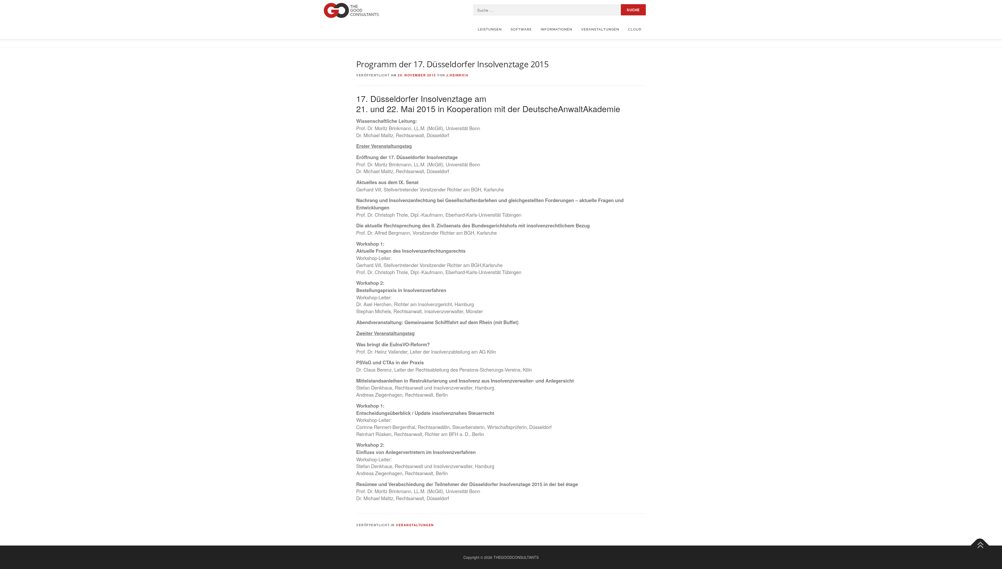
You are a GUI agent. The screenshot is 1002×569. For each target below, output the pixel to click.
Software (521, 29)
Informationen (556, 29)
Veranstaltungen (600, 29)
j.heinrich (457, 75)
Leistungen (490, 29)
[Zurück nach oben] (980, 545)
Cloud (634, 29)
